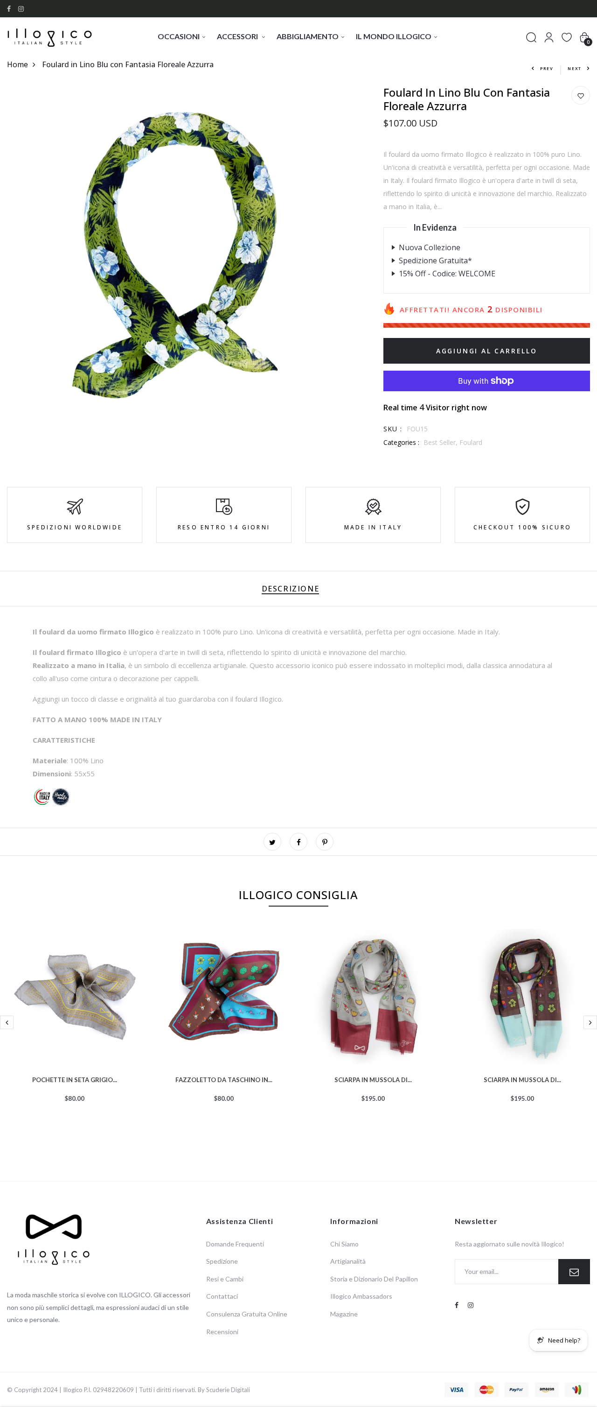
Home (17, 64)
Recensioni (222, 1332)
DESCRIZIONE (290, 589)
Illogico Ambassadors (361, 1296)
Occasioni (179, 36)
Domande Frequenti (235, 1244)
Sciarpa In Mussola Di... (373, 1079)
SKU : (393, 428)
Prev (547, 68)
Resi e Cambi (224, 1279)
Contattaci (222, 1296)
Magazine (344, 1314)
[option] (74, 1030)
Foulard (470, 442)
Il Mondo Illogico (393, 36)
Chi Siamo (344, 1244)
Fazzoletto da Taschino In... (223, 1079)
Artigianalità (348, 1261)
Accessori (238, 36)
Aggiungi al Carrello (486, 350)
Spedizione (222, 1261)
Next (575, 68)
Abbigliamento (308, 36)
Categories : (401, 442)
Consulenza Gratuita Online (246, 1314)
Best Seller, (441, 442)
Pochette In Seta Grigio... (74, 1079)
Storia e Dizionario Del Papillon (374, 1279)
